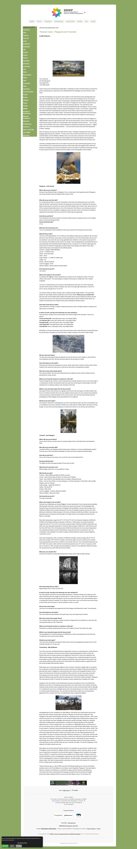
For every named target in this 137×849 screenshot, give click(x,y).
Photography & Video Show (48, 828)
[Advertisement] (68, 49)
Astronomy (26, 29)
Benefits (79, 21)
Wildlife (25, 108)
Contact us (26, 126)
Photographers (59, 21)
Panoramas (26, 83)
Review (25, 97)
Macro (25, 72)
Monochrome (27, 74)
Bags (24, 32)
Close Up (26, 38)
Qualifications (27, 124)
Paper (25, 86)
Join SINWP (26, 132)
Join (86, 21)
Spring (25, 103)
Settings (19, 846)
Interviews (26, 63)
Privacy (98, 828)
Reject (12, 846)
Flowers (25, 52)
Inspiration (26, 60)
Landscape (26, 66)
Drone (25, 41)
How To (39, 21)
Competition (48, 21)
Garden (25, 55)
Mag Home (26, 135)
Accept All (5, 846)
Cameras (26, 35)
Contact (93, 21)
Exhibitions (26, 46)
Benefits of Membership (27, 112)
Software (25, 100)
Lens (24, 69)
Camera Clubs (70, 21)
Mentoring (26, 121)
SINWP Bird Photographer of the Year (68, 825)
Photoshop (26, 89)
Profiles (25, 94)
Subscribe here (72, 823)
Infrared (25, 58)
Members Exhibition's (26, 117)
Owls (24, 80)
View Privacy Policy (22, 842)
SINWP (32, 21)
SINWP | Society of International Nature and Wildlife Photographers (65, 834)
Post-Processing (28, 91)
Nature (25, 77)
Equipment (26, 43)
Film (24, 49)
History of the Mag (28, 129)
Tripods (25, 105)
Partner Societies (91, 828)
